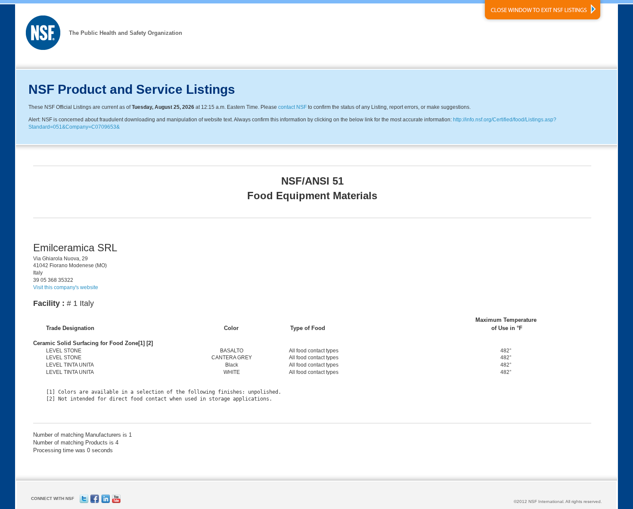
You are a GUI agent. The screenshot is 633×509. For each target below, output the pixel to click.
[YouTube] (116, 501)
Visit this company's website (65, 287)
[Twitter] (84, 501)
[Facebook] (94, 501)
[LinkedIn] (105, 501)
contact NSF (292, 107)
